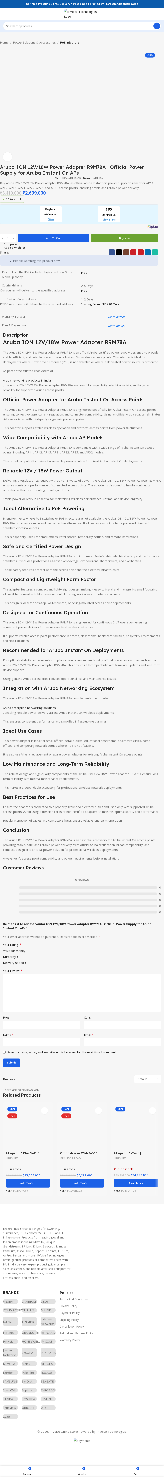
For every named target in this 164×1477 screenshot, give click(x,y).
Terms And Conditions (74, 1299)
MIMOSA (9, 1364)
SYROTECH (48, 1390)
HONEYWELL (29, 1341)
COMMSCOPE (10, 1310)
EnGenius (28, 1321)
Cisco (44, 1301)
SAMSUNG (10, 1381)
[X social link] (119, 252)
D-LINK (46, 1310)
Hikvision (9, 1341)
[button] (28, 1183)
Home (4, 42)
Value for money (14, 951)
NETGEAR (48, 1364)
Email (89, 1034)
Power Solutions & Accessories (34, 42)
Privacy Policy (68, 1306)
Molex (26, 1364)
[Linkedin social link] (148, 252)
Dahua (7, 1321)
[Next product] (10, 48)
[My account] (159, 14)
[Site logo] (82, 14)
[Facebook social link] (112, 252)
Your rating (12, 945)
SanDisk (27, 1381)
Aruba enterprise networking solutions (29, 708)
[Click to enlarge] (7, 156)
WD (43, 1408)
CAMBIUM (29, 1301)
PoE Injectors (69, 42)
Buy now (124, 238)
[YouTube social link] (133, 252)
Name (8, 1034)
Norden (8, 1373)
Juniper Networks (10, 1352)
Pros (6, 1017)
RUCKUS (47, 1373)
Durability (10, 957)
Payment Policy (70, 1313)
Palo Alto (28, 1373)
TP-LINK (47, 1399)
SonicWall (9, 1390)
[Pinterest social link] (141, 252)
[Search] (156, 26)
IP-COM (46, 1341)
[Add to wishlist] (44, 1110)
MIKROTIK (48, 1353)
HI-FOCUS (48, 1333)
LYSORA (27, 1353)
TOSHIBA (28, 1399)
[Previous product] (2, 48)
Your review (12, 970)
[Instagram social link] (126, 252)
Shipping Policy (69, 1320)
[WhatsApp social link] (155, 252)
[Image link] (33, 1213)
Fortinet (8, 1333)
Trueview (9, 1408)
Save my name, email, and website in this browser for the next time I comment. (62, 1052)
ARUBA (98, 178)
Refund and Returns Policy (77, 1333)
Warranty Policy (70, 1340)
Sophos (27, 1390)
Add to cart (53, 238)
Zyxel (6, 1416)
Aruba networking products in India (27, 380)
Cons (87, 1017)
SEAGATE (47, 1381)
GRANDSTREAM (70, 1158)
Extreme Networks (47, 1321)
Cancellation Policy (72, 1326)
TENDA (8, 1399)
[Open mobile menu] (4, 14)
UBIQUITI (12, 1158)
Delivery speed (14, 963)
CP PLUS (28, 1310)
